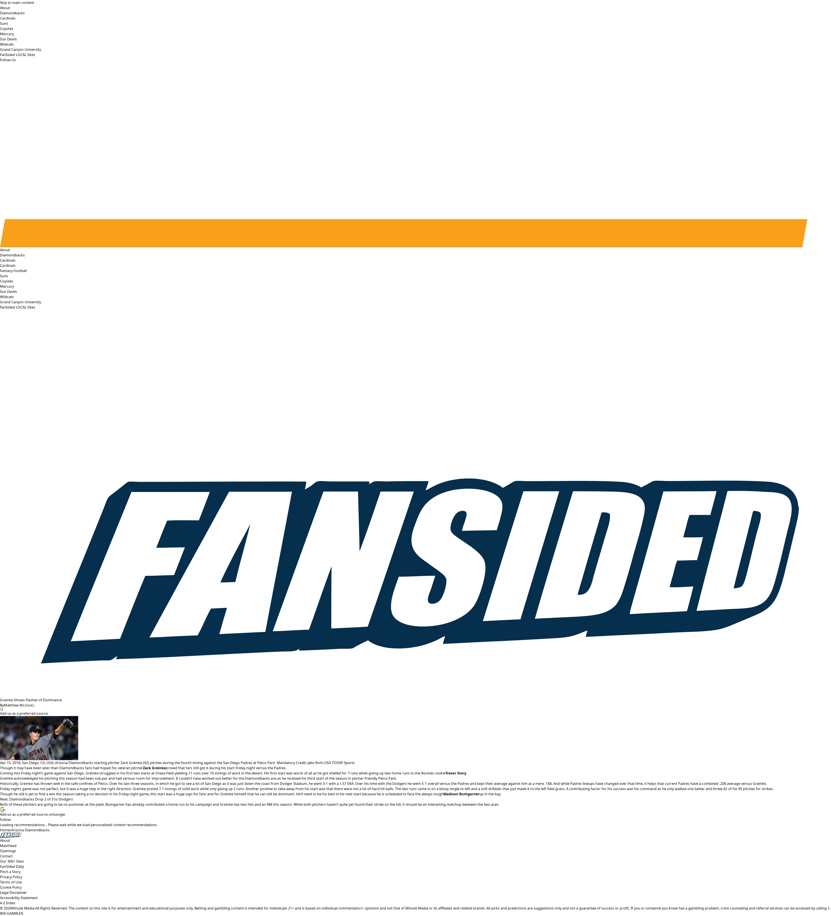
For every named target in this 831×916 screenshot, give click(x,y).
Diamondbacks (12, 255)
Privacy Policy (11, 877)
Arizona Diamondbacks (30, 830)
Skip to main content (17, 2)
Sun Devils (8, 291)
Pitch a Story (10, 871)
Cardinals (7, 265)
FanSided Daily (12, 866)
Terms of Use (11, 882)
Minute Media (23, 908)
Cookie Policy (11, 887)
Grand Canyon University (20, 302)
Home (5, 830)
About (5, 250)
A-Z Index (7, 903)
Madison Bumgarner (461, 794)
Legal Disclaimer (13, 892)
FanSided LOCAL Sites (17, 307)
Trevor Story (455, 773)
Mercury (7, 286)
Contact (6, 856)
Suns (4, 276)
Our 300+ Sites (12, 861)
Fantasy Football (13, 270)
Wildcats (7, 296)
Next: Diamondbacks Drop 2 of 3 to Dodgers (36, 799)
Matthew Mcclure (18, 705)
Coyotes (6, 281)
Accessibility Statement (19, 897)
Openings (8, 850)
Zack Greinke (154, 768)
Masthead (8, 845)
